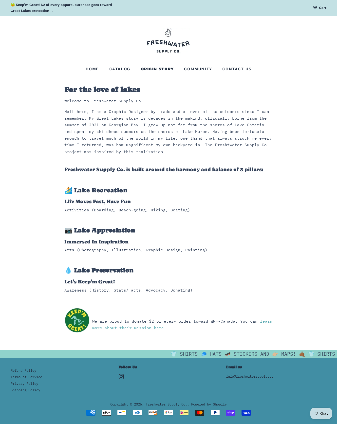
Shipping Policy (25, 390)
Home (92, 69)
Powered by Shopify (209, 404)
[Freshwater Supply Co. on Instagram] (121, 377)
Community (198, 69)
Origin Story (157, 69)
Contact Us (236, 69)
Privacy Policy (24, 383)
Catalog (120, 69)
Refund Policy (23, 370)
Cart (322, 8)
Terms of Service (26, 377)
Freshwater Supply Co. (166, 404)
